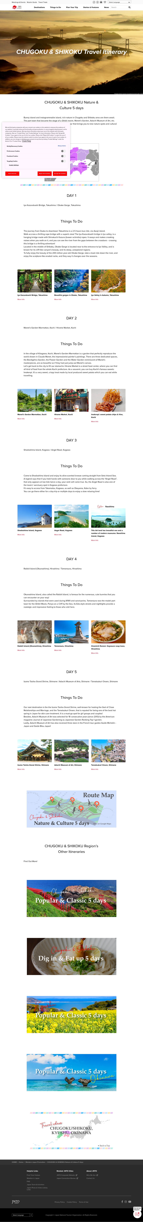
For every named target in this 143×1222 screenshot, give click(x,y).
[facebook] (122, 1202)
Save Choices (12, 173)
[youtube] (129, 1202)
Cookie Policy (27, 141)
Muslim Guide (32, 2)
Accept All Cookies (60, 173)
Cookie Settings (14, 165)
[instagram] (126, 1202)
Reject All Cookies (44, 173)
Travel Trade (42, 2)
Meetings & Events (18, 2)
